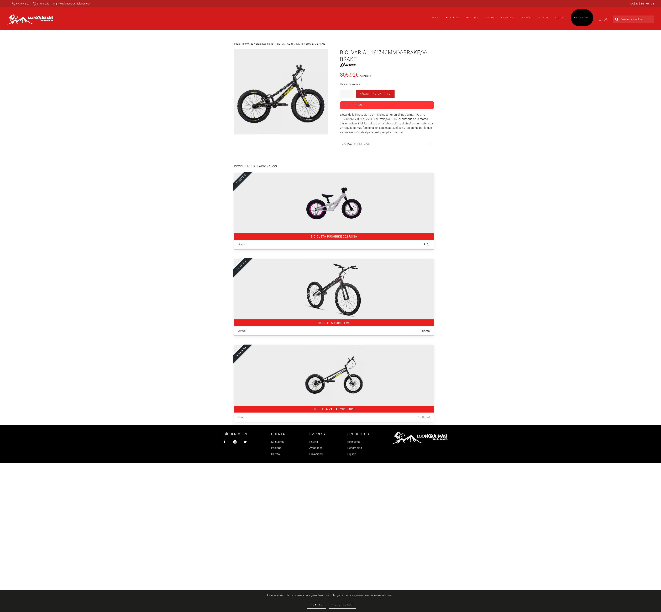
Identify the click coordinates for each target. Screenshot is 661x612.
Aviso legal (316, 448)
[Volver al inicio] (30, 19)
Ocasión (526, 17)
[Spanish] (636, 3)
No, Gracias (342, 604)
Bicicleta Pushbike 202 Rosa (334, 236)
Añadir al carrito (375, 93)
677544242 (22, 3)
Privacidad (316, 454)
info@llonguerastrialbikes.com (74, 3)
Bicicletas (247, 43)
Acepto (317, 604)
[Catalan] (632, 3)
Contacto (561, 17)
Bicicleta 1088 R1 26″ (334, 323)
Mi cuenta (277, 442)
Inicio (435, 17)
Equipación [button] (507, 17)
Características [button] (356, 143)
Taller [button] (490, 17)
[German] (652, 3)
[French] (647, 3)
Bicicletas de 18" (265, 43)
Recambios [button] (472, 17)
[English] (641, 3)
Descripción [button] (352, 105)
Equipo (351, 454)
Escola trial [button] (582, 17)
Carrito (275, 454)
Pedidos (276, 448)
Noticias (543, 17)
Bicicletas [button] (452, 17)
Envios (313, 442)
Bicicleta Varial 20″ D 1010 (333, 409)
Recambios (354, 448)
